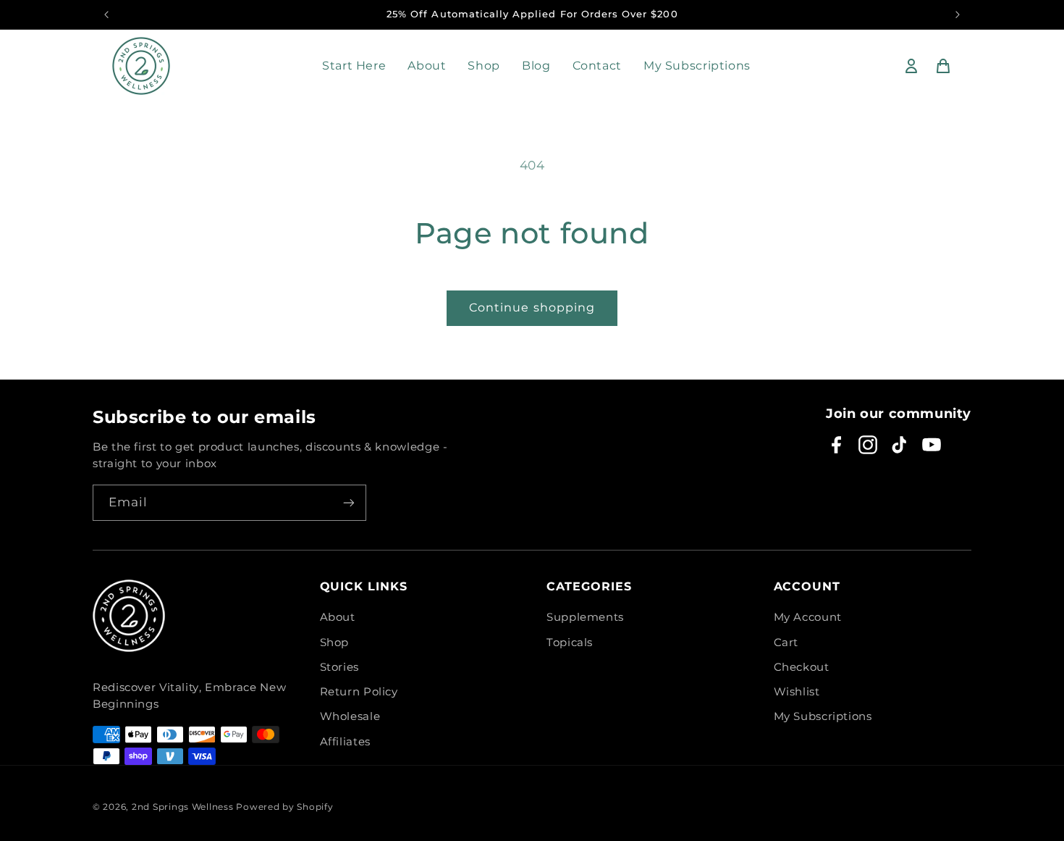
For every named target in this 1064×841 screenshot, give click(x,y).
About (427, 65)
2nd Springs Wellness (183, 807)
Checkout (801, 667)
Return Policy (359, 691)
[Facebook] (836, 445)
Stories (339, 667)
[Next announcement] (958, 14)
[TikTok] (900, 445)
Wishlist (797, 691)
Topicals (569, 642)
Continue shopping (532, 307)
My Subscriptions (697, 65)
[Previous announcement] (106, 14)
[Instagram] (868, 445)
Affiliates (345, 741)
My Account (808, 617)
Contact (597, 65)
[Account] (911, 66)
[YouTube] (931, 445)
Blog (536, 65)
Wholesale (350, 716)
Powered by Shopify (284, 807)
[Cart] (943, 66)
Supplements (585, 617)
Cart (786, 642)
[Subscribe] (349, 502)
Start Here (354, 65)
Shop (484, 65)
